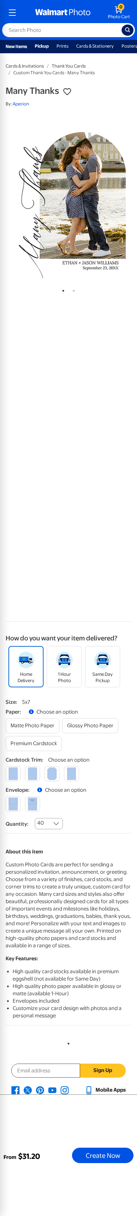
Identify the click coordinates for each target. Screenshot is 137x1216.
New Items (16, 46)
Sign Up (102, 1070)
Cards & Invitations (25, 66)
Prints (62, 46)
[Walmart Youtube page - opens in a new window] (52, 1090)
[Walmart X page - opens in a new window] (28, 1090)
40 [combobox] (40, 823)
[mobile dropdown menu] (12, 12)
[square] (13, 773)
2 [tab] (72, 289)
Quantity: (17, 824)
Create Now (103, 1155)
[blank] (13, 803)
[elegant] (51, 773)
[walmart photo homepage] (63, 12)
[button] (67, 92)
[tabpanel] (68, 198)
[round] (32, 773)
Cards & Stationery (95, 46)
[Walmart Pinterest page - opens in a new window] (40, 1090)
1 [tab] (61, 289)
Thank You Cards (69, 66)
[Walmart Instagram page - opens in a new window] (64, 1090)
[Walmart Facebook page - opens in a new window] (15, 1090)
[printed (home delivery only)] (32, 803)
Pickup (42, 46)
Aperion (21, 104)
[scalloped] (71, 773)
